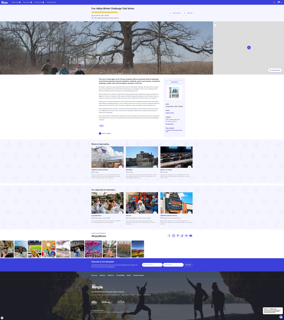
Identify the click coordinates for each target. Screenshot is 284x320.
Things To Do (14, 2)
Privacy (132, 294)
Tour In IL (94, 275)
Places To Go (26, 2)
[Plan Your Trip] (43, 2)
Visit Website (174, 82)
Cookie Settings (147, 294)
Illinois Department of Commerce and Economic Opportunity (105, 294)
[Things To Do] (20, 2)
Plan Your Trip (38, 2)
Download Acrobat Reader (97, 310)
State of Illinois (125, 294)
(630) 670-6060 (170, 113)
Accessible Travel (51, 2)
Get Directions (276, 70)
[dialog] (2, 318)
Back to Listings (106, 133)
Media (129, 275)
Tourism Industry (138, 275)
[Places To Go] (31, 2)
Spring (101, 125)
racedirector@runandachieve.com (174, 131)
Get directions (170, 124)
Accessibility (120, 275)
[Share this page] (184, 13)
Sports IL (103, 275)
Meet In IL (111, 275)
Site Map (139, 294)
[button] (249, 47)
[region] (274, 2)
